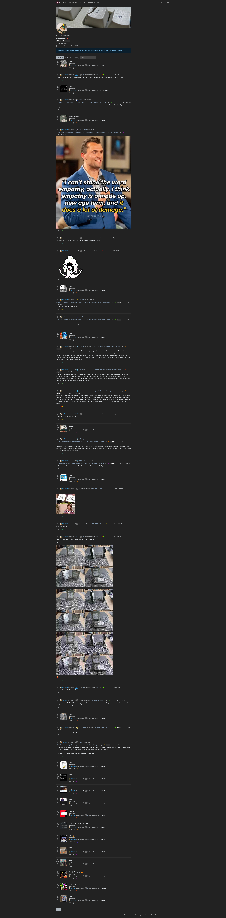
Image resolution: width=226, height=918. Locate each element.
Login (161, 2)
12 (71, 842)
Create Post (81, 2)
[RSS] (100, 57)
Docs (152, 915)
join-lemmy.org (164, 915)
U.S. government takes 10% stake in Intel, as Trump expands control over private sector (80, 441)
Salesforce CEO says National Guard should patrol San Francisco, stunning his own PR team (81, 102)
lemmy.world (72, 63)
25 (71, 866)
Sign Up (166, 2)
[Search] (157, 2)
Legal (140, 915)
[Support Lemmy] (100, 2)
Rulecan (98, 414)
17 (71, 482)
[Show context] (100, 74)
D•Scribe (62, 2)
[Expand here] (63, 63)
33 (71, 830)
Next (58, 909)
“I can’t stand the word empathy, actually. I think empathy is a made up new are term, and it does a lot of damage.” (87, 132)
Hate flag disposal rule (98, 700)
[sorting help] (97, 57)
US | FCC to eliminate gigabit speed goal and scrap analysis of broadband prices (78, 745)
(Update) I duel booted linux (102, 727)
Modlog (135, 915)
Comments (68, 57)
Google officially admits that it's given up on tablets (107, 346)
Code (157, 915)
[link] (73, 68)
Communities (73, 2)
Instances (146, 915)
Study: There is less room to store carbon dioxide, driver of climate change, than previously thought (83, 302)
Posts (76, 57)
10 (71, 721)
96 (71, 769)
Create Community (93, 2)
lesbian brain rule (97, 488)
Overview (60, 57)
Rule (97, 74)
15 (71, 805)
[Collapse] (57, 74)
